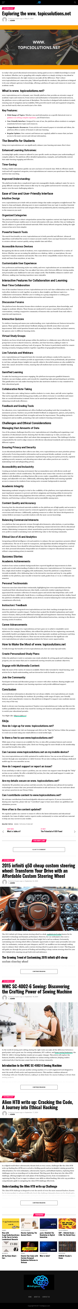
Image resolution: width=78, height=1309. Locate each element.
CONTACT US (46, 1297)
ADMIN (12, 20)
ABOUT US (37, 1297)
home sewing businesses (64, 1052)
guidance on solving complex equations (21, 117)
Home (30, 1297)
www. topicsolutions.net (24, 824)
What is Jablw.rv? (20, 716)
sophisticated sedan (54, 934)
